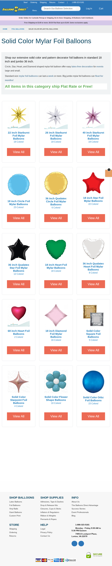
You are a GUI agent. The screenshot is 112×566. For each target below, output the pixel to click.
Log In (89, 8)
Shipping (43, 2)
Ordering (33, 2)
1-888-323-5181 (78, 2)
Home (5, 29)
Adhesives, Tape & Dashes (52, 502)
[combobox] (61, 8)
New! (26, 2)
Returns (52, 2)
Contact (61, 2)
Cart (101, 8)
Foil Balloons (18, 29)
